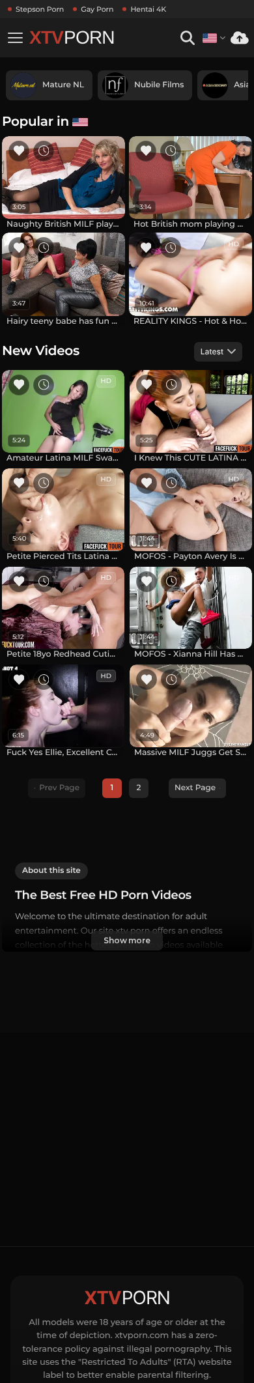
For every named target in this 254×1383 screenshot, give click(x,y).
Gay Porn (97, 9)
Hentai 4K (148, 9)
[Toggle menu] (15, 37)
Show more (127, 940)
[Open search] (187, 38)
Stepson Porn (40, 9)
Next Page (195, 788)
